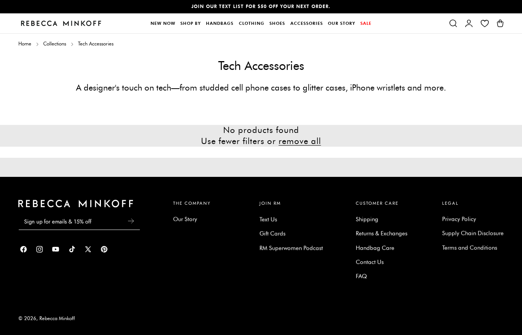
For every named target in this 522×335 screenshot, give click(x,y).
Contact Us (370, 262)
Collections (54, 44)
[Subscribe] (131, 221)
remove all (300, 141)
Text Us (268, 219)
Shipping (367, 219)
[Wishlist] (484, 23)
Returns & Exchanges (381, 233)
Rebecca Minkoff (57, 318)
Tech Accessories (95, 44)
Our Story (185, 219)
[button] (453, 23)
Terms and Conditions (469, 247)
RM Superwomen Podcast (291, 247)
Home (24, 44)
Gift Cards (272, 233)
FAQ (361, 276)
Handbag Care (375, 247)
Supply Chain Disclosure (473, 233)
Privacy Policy (459, 219)
